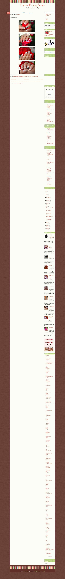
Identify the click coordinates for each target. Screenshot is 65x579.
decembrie (48, 197)
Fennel (47, 429)
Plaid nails (47, 496)
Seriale (47, 519)
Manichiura (47, 15)
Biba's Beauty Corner (50, 129)
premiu (47, 498)
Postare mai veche (40, 79)
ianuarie (47, 228)
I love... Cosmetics (48, 450)
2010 (46, 195)
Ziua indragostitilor (48, 553)
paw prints (47, 488)
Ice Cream (47, 451)
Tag (46, 533)
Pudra (46, 500)
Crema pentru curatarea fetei (50, 403)
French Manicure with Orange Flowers (51, 277)
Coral (46, 395)
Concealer (47, 394)
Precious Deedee (49, 178)
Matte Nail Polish (48, 467)
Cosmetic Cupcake (49, 133)
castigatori (47, 388)
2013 (46, 191)
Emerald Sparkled (49, 136)
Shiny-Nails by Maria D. (50, 121)
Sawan (48, 142)
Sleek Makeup (48, 524)
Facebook (47, 424)
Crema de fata (48, 398)
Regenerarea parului (49, 505)
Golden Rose (47, 446)
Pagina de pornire (26, 79)
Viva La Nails (47, 546)
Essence (47, 418)
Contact (47, 19)
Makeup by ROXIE (49, 176)
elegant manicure (48, 415)
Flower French (48, 432)
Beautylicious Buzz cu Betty (50, 160)
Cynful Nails (48, 135)
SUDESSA (48, 180)
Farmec (47, 428)
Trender (47, 539)
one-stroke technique (49, 480)
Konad (46, 457)
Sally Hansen (47, 513)
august (47, 203)
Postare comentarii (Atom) (18, 83)
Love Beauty (48, 118)
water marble (47, 548)
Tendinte (47, 535)
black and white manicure (17, 76)
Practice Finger (48, 497)
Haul (46, 449)
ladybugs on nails (48, 458)
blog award (47, 379)
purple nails (47, 501)
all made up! (48, 153)
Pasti (46, 487)
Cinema (47, 393)
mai (47, 222)
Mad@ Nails (48, 119)
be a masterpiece (49, 158)
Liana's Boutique (49, 170)
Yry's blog (48, 183)
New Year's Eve (48, 475)
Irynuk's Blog (49, 168)
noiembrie (48, 198)
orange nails (47, 483)
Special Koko (48, 179)
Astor (46, 364)
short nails (47, 520)
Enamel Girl (48, 137)
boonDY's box (49, 161)
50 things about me (48, 358)
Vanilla (46, 545)
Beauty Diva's (47, 368)
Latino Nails (48, 116)
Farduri (47, 425)
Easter (46, 414)
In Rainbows (48, 167)
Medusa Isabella (48, 470)
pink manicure (48, 494)
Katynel (48, 169)
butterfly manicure (48, 385)
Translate (51, 26)
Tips (46, 536)
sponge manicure (48, 530)
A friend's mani (48, 210)
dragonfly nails (48, 412)
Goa (47, 164)
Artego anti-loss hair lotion (49, 362)
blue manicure (48, 381)
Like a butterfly (49, 171)
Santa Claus (47, 515)
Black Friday (47, 377)
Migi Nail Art (47, 472)
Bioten (46, 375)
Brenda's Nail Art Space (50, 109)
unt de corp (47, 543)
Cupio (46, 406)
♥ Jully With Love (49, 184)
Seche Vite (47, 517)
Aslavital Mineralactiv (49, 363)
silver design (47, 523)
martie (47, 225)
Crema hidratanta (48, 402)
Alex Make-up (49, 152)
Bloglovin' (47, 380)
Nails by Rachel (49, 139)
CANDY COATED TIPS (50, 130)
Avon (46, 366)
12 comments (18, 14)
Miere (46, 471)
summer (47, 532)
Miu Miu (48, 120)
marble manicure (48, 464)
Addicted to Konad (49, 104)
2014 (46, 189)
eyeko (46, 420)
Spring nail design (51, 286)
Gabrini (47, 437)
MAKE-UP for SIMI (49, 174)
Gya (47, 165)
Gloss (46, 445)
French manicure (26, 76)
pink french (47, 492)
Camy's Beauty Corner (32, 5)
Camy (51, 31)
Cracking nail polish (48, 397)
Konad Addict (49, 138)
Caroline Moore (25, 571)
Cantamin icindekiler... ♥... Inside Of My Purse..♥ (50, 132)
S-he (46, 511)
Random (47, 18)
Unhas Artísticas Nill (50, 143)
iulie (47, 204)
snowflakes (47, 526)
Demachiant (47, 408)
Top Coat (47, 537)
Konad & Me (48, 114)
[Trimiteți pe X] (12, 74)
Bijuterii (47, 373)
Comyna (48, 111)
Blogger (51, 556)
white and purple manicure (50, 549)
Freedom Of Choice (49, 113)
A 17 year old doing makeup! (49, 151)
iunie (47, 206)
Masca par (47, 466)
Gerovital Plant (48, 440)
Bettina (47, 372)
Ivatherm (47, 454)
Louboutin (47, 462)
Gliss (46, 442)
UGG (46, 540)
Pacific (47, 485)
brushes (47, 384)
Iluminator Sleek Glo (49, 453)
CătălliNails (48, 112)
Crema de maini (48, 399)
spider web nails (48, 528)
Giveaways (47, 441)
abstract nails (47, 359)
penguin (47, 489)
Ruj (46, 510)
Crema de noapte (48, 401)
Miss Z (48, 177)
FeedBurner (51, 97)
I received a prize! (48, 219)
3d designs (47, 355)
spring (47, 531)
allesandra (48, 106)
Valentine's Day (48, 544)
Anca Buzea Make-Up (50, 154)
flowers (22, 76)
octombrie (48, 200)
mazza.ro (47, 468)
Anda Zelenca (49, 155)
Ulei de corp (47, 541)
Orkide (47, 484)
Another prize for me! (49, 216)
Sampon (47, 514)
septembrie (48, 201)
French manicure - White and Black (21, 13)
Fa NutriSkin (47, 423)
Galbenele (47, 438)
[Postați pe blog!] (11, 74)
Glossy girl (48, 163)
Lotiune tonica (48, 461)
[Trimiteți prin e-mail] (10, 74)
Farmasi (47, 427)
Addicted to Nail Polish (50, 105)
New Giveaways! (48, 220)
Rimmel (47, 509)
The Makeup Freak (49, 181)
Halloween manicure (49, 448)
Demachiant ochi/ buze (49, 410)
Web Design (43, 571)
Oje (46, 479)
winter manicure (48, 550)
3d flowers (47, 356)
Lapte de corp (48, 459)
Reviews (47, 16)
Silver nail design (48, 213)
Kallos (46, 455)
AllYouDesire (48, 128)
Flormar (47, 431)
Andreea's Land (49, 156)
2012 (46, 192)
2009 (46, 229)
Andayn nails (48, 107)
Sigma (46, 522)
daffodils (47, 407)
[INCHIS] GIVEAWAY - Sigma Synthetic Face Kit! (51, 236)
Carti (46, 386)
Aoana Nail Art (49, 108)
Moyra (46, 474)
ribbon (46, 507)
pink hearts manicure (49, 493)
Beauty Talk (47, 371)
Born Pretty (47, 382)
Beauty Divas (47, 369)
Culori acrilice (48, 405)
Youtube (47, 552)
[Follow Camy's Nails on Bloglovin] (48, 52)
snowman (47, 527)
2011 (46, 194)
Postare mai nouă (13, 79)
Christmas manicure (49, 392)
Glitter (30, 76)
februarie (47, 226)
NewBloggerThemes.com (37, 571)
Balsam (47, 367)
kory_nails (48, 115)
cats (46, 389)
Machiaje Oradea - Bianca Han (50, 173)
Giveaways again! (48, 217)
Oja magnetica (48, 477)
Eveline (47, 419)
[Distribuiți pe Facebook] (13, 74)
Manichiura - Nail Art (35, 76)
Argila (46, 360)
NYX (46, 476)
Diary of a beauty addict (50, 162)
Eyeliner (47, 421)
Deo (46, 411)
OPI (46, 481)
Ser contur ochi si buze (49, 518)
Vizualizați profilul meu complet (49, 34)
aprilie (47, 223)
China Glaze (47, 390)
